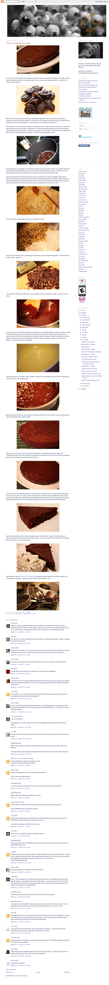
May (83, 335)
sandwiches (81, 254)
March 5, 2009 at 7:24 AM (20, 908)
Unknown (13, 937)
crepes (80, 197)
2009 (82, 315)
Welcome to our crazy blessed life (20, 758)
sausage (80, 258)
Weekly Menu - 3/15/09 (88, 366)
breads (80, 178)
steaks (80, 265)
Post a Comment (11, 969)
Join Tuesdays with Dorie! (89, 359)
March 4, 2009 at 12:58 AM (21, 872)
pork (79, 247)
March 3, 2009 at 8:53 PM (20, 836)
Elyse (12, 623)
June (83, 332)
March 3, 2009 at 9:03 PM (20, 847)
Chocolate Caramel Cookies (90, 356)
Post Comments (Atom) (20, 975)
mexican (80, 234)
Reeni (12, 949)
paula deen (81, 241)
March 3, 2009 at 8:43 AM (20, 643)
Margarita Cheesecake (88, 342)
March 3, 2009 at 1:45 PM (20, 779)
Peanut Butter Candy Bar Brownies (88, 91)
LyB (12, 636)
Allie (12, 912)
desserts (19, 613)
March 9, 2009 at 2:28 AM (20, 965)
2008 (82, 389)
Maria (12, 668)
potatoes (80, 249)
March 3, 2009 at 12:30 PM (21, 738)
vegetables (81, 271)
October (84, 322)
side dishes (81, 260)
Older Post (67, 972)
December (85, 317)
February (84, 383)
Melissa (13, 703)
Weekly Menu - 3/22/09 (88, 354)
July (83, 330)
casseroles (81, 186)
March (84, 339)
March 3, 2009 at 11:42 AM (21, 727)
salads (80, 252)
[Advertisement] (85, 157)
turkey (80, 269)
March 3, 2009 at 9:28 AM (20, 664)
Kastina (13, 960)
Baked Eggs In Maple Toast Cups (88, 80)
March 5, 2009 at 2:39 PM (20, 922)
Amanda (13, 648)
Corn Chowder (82, 89)
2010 (82, 312)
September (85, 325)
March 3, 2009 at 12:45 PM (21, 754)
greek (80, 213)
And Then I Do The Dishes (26, 576)
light (79, 226)
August (84, 327)
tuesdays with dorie (29, 613)
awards (80, 173)
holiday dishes (82, 217)
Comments (84, 129)
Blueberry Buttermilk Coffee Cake (88, 85)
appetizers (81, 171)
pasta (80, 239)
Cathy (12, 876)
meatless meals (82, 230)
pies (79, 243)
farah (12, 831)
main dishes (81, 228)
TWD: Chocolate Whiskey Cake (18, 43)
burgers (80, 182)
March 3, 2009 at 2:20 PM (20, 797)
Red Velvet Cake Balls (84, 93)
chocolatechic (15, 716)
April (83, 337)
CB (12, 851)
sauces (80, 256)
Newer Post (9, 972)
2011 (82, 310)
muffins (80, 236)
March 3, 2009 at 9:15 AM (20, 655)
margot (13, 867)
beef (79, 176)
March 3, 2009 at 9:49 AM (20, 673)
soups (80, 262)
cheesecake (81, 189)
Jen (12, 731)
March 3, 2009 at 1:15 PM (20, 765)
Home (38, 972)
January (84, 386)
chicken (80, 191)
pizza (80, 245)
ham (79, 215)
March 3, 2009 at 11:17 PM (21, 862)
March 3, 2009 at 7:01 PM (20, 826)
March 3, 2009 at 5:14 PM (20, 811)
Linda (12, 926)
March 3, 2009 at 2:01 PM (20, 788)
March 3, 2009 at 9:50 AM (20, 687)
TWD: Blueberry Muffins (88, 349)
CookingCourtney (16, 802)
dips (79, 206)
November (85, 320)
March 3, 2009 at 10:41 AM (21, 698)
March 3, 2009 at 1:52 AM (20, 632)
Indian (80, 221)
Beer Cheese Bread (84, 83)
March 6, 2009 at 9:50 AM (20, 933)
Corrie (12, 691)
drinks (80, 208)
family (80, 210)
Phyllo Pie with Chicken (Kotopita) (91, 351)
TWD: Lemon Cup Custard (89, 371)
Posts (82, 126)
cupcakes (81, 200)
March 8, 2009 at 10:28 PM (21, 956)
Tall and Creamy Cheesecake (87, 102)
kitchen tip (81, 223)
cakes (13, 613)
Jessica (13, 659)
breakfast (81, 180)
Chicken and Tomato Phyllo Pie (87, 87)
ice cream (81, 219)
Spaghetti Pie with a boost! (89, 368)
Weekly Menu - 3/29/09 (88, 344)
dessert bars (82, 202)
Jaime (12, 815)
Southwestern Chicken (85, 96)
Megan (13, 770)
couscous (81, 195)
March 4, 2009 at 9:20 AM (20, 887)
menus (80, 232)
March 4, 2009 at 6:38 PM (20, 897)
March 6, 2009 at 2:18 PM (20, 944)
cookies (80, 193)
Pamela (13, 678)
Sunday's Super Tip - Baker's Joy (91, 373)
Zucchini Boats (86, 347)
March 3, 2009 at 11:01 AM (21, 712)
